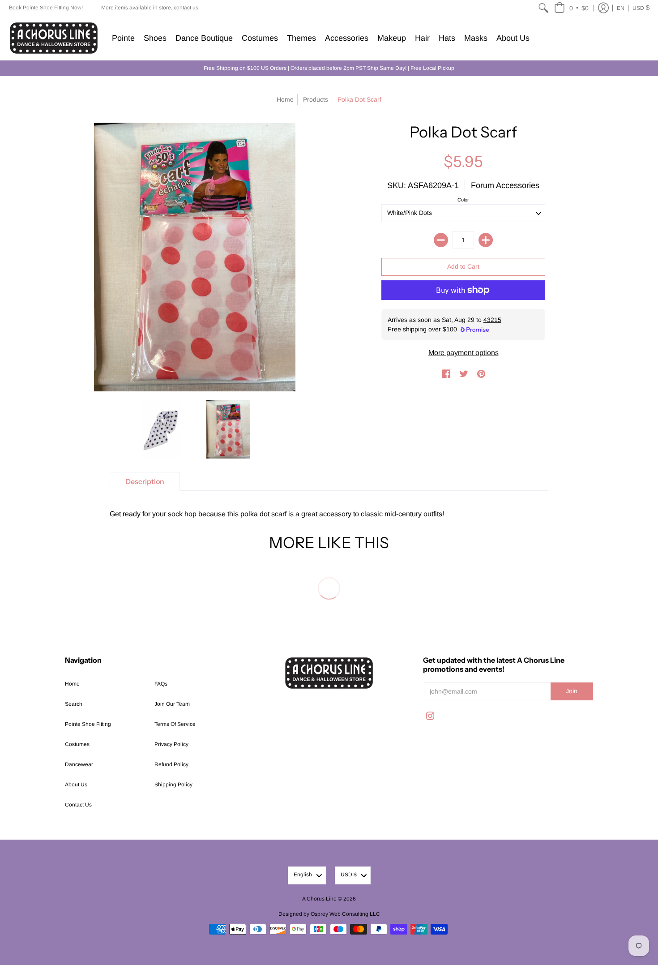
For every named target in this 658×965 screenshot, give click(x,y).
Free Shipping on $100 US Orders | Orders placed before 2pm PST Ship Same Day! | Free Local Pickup (329, 68)
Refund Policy (171, 764)
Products (315, 99)
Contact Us (78, 805)
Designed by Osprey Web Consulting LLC (329, 914)
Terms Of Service (175, 724)
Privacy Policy (171, 744)
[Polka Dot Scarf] (161, 429)
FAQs (160, 684)
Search (73, 704)
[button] (571, 8)
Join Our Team (172, 704)
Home (285, 99)
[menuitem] (543, 8)
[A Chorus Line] (53, 38)
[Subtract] (441, 240)
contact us (186, 7)
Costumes (77, 744)
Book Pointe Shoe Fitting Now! (46, 7)
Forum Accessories (505, 185)
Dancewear (79, 764)
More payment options (463, 352)
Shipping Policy (173, 784)
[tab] (145, 481)
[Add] (486, 240)
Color (463, 199)
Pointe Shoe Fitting (88, 724)
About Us (76, 784)
